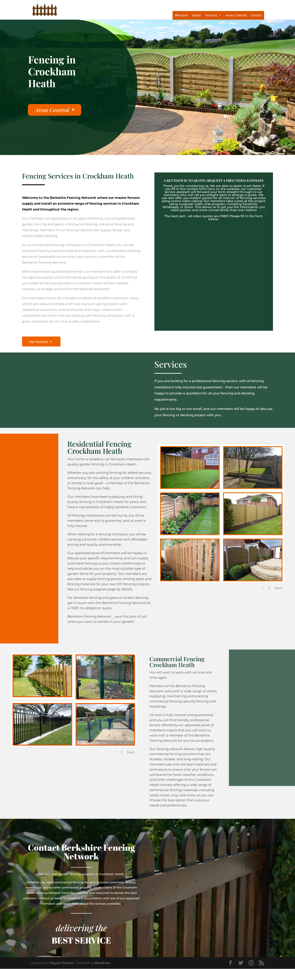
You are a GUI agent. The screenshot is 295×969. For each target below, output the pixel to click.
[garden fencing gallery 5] (253, 533)
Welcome (181, 15)
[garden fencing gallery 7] (253, 579)
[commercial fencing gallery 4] (42, 743)
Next (278, 588)
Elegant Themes (61, 963)
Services (211, 15)
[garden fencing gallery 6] (190, 579)
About (196, 15)
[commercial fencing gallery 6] (105, 743)
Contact (256, 15)
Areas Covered (236, 15)
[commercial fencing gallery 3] (105, 698)
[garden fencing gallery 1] (190, 487)
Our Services (38, 341)
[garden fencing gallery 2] (253, 487)
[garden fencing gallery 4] (190, 533)
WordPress (102, 963)
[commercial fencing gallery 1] (42, 695)
